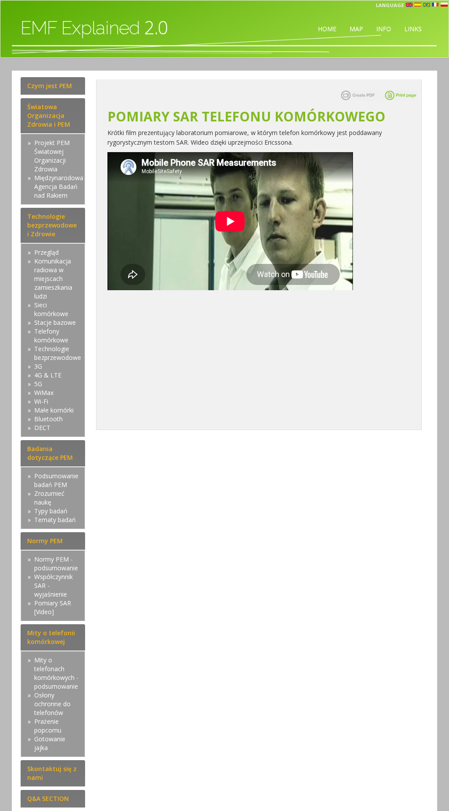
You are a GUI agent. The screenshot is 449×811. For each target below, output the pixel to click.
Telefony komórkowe (51, 335)
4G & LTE (47, 375)
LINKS (413, 29)
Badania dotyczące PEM (50, 453)
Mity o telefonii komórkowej (51, 637)
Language (390, 5)
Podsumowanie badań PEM (56, 480)
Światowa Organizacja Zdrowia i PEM (48, 115)
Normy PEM (45, 541)
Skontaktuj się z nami (52, 773)
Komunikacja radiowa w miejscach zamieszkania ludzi (53, 278)
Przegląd (46, 252)
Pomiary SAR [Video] (52, 607)
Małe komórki (54, 410)
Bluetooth (48, 419)
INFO (383, 29)
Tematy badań (55, 520)
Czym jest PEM (49, 86)
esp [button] (417, 5)
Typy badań (51, 511)
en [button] (409, 5)
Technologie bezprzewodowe (57, 353)
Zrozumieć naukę (49, 497)
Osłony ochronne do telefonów (52, 704)
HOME (327, 29)
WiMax (43, 392)
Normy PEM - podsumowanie (56, 563)
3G (38, 366)
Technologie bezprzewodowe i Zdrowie (52, 225)
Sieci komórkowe (51, 309)
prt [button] (426, 5)
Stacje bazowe (55, 322)
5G (38, 384)
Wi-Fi (41, 401)
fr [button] (435, 5)
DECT (42, 427)
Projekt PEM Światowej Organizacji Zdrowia (52, 156)
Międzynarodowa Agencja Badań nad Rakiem (58, 186)
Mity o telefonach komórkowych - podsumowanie (56, 673)
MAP (356, 29)
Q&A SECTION (48, 798)
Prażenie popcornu (47, 725)
